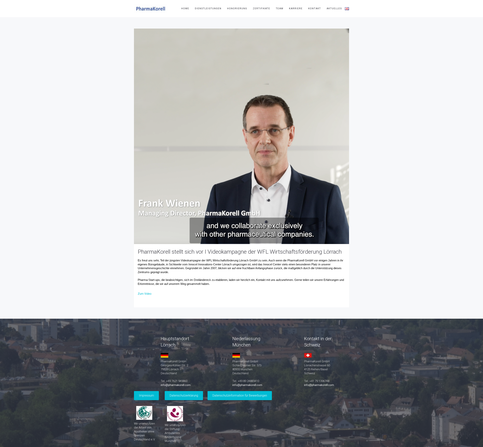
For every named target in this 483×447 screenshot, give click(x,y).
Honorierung (237, 8)
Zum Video (145, 293)
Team (279, 8)
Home (185, 8)
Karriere (296, 8)
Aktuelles (334, 8)
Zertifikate (261, 8)
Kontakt (314, 8)
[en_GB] (347, 8)
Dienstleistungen (208, 8)
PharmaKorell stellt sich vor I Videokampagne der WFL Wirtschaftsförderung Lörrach (240, 251)
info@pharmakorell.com (176, 385)
